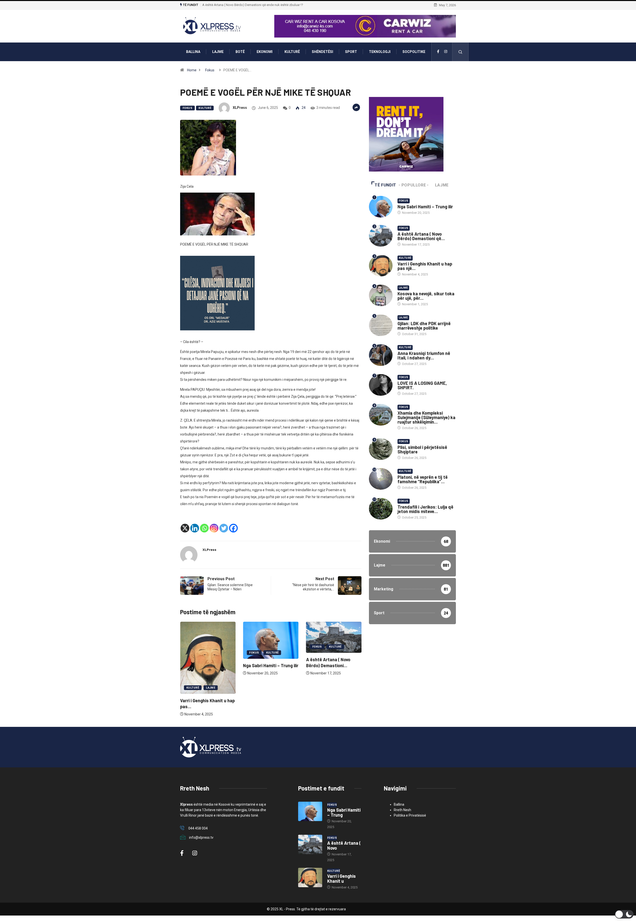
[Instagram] (214, 528)
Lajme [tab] (442, 185)
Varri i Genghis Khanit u (341, 878)
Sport (351, 52)
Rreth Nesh (402, 810)
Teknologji (380, 52)
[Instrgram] (445, 52)
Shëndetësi (322, 52)
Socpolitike (413, 52)
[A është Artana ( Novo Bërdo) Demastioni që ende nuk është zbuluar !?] (310, 844)
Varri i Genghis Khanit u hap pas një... (425, 266)
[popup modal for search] (460, 52)
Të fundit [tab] (385, 185)
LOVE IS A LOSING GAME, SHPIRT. (422, 385)
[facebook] (438, 52)
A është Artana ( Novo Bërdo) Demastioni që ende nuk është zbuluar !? (252, 5)
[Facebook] (233, 528)
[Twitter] (223, 528)
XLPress (240, 108)
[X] (185, 528)
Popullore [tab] (413, 185)
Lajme (218, 52)
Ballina (193, 52)
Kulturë (292, 52)
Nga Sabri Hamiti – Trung (343, 812)
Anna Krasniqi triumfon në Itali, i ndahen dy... (424, 355)
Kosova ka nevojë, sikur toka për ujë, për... (426, 296)
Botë (240, 52)
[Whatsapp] (204, 528)
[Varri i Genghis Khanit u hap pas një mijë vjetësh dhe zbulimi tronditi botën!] (310, 877)
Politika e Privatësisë (410, 815)
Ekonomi (265, 52)
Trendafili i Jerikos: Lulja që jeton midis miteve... (425, 509)
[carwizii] (406, 134)
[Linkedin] (194, 528)
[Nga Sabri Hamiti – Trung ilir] (310, 811)
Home (192, 70)
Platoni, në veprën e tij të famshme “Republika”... (423, 479)
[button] (624, 914)
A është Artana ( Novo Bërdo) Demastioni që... (421, 236)
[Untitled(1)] (217, 293)
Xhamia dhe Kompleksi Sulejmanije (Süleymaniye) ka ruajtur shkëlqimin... (426, 417)
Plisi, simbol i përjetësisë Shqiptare (422, 449)
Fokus (209, 70)
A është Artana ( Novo (344, 845)
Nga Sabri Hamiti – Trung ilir (270, 665)
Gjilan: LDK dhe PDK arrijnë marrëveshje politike (424, 326)
